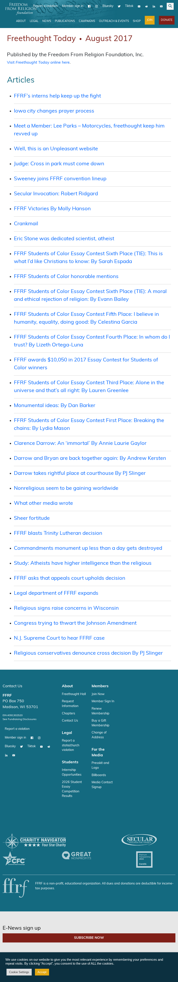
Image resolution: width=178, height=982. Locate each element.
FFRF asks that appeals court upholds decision (69, 578)
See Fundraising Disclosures (19, 719)
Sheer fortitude (32, 518)
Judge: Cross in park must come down (59, 164)
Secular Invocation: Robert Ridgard (56, 194)
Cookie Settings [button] (19, 972)
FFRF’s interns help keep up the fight (57, 96)
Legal (34, 21)
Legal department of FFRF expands (56, 593)
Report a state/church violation (70, 745)
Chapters (68, 713)
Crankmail (26, 224)
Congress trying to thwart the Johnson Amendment (75, 623)
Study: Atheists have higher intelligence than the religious (83, 563)
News (46, 21)
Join (150, 20)
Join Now (98, 694)
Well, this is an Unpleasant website (56, 149)
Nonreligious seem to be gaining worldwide (66, 488)
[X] (119, 6)
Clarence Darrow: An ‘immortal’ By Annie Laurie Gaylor (80, 443)
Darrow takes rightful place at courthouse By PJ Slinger (80, 473)
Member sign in (72, 6)
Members (100, 686)
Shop (137, 21)
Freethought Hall (74, 694)
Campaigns (87, 21)
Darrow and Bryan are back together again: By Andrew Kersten (90, 458)
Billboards (99, 775)
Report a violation (45, 6)
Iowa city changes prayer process (54, 111)
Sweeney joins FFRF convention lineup (60, 179)
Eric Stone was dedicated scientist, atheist (64, 239)
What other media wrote (43, 503)
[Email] (161, 6)
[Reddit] (146, 6)
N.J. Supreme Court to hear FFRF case (59, 638)
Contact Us (12, 686)
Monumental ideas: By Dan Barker (54, 405)
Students (70, 762)
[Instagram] (96, 6)
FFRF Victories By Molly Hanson (52, 209)
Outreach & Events (114, 21)
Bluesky (107, 6)
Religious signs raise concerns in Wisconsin (66, 608)
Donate (167, 20)
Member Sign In (103, 701)
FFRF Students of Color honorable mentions (66, 276)
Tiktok (129, 6)
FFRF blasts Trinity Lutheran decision (58, 533)
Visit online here (38, 63)
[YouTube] (139, 6)
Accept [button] (42, 972)
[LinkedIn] (154, 6)
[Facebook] (89, 6)
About (21, 21)
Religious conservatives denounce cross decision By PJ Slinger (88, 653)
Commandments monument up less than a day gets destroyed (88, 548)
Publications (65, 21)
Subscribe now (89, 938)
